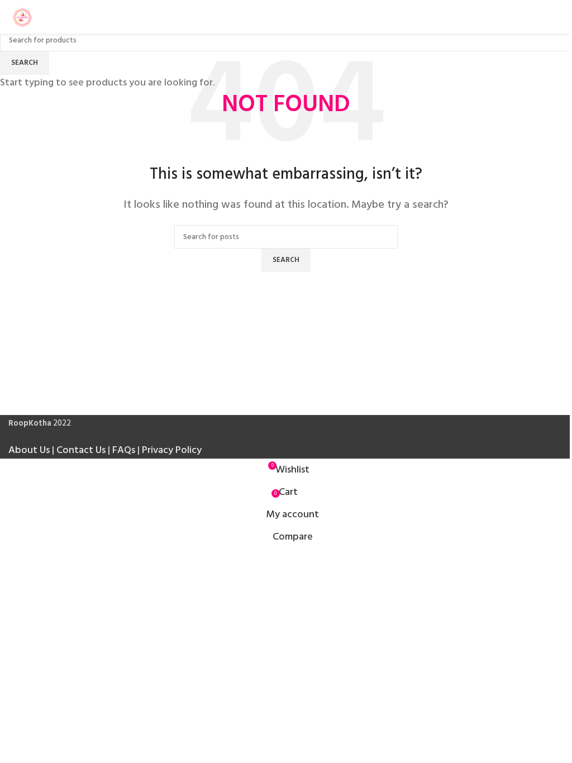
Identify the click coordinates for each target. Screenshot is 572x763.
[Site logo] (22, 16)
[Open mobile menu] (559, 17)
